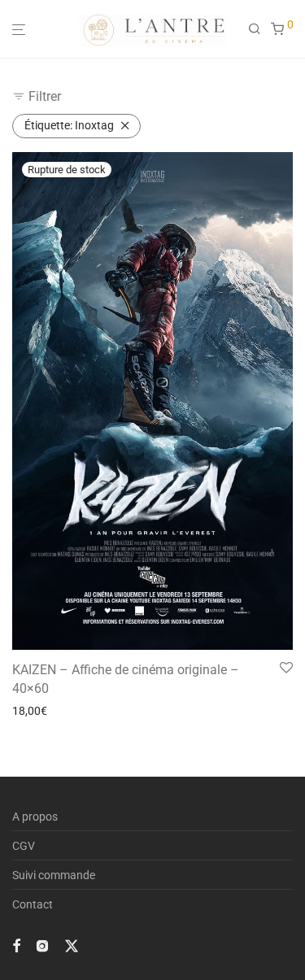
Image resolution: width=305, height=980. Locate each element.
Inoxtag (69, 125)
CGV (23, 845)
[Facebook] (16, 944)
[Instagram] (42, 944)
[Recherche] (259, 29)
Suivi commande (53, 875)
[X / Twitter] (71, 944)
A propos (35, 816)
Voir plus (29, 710)
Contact (32, 904)
